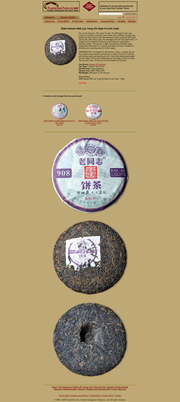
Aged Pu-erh (91, 21)
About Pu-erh (100, 387)
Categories (49, 17)
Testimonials (95, 396)
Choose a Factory (68, 17)
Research (58, 389)
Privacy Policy (107, 396)
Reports (81, 389)
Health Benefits (70, 389)
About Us (122, 389)
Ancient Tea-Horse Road (117, 387)
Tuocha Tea (50, 21)
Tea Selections (65, 387)
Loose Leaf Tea (107, 21)
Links (114, 389)
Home (54, 387)
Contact (118, 396)
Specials (132, 21)
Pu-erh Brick (63, 21)
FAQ (108, 389)
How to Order (64, 396)
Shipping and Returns (79, 396)
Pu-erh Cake (77, 21)
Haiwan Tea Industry (97, 64)
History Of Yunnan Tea (82, 387)
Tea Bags (121, 21)
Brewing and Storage (96, 389)
